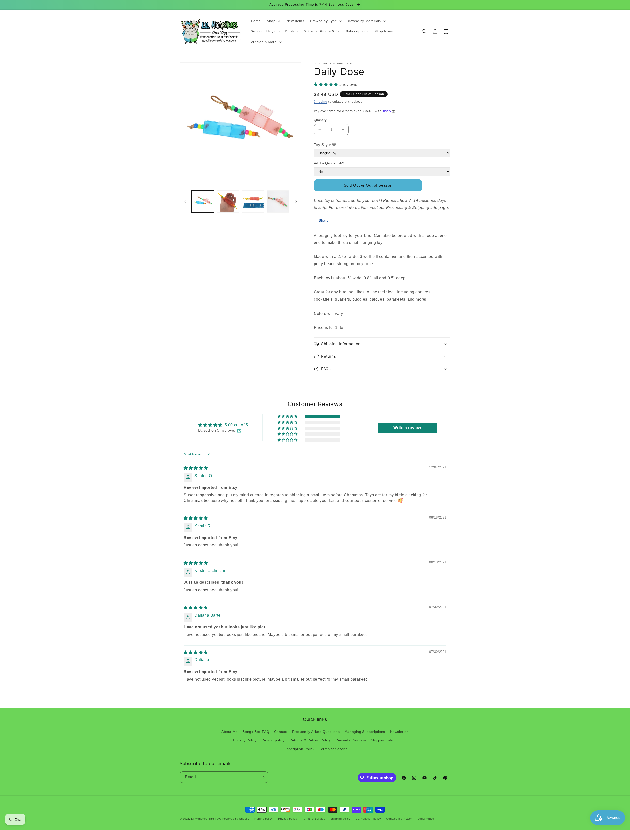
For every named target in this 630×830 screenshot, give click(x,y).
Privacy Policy (244, 740)
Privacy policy (287, 818)
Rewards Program (350, 740)
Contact (280, 732)
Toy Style (322, 145)
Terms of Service (333, 749)
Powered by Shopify (236, 818)
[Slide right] (296, 201)
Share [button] (324, 220)
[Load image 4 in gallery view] (278, 201)
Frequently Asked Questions (316, 732)
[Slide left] (185, 201)
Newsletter (399, 732)
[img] (196, 468)
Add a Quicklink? (329, 163)
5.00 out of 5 (236, 425)
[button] (325, 21)
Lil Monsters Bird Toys (206, 818)
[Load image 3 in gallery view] (253, 201)
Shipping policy (340, 818)
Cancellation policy (368, 818)
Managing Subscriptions (365, 732)
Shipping (320, 101)
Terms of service (313, 818)
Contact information (399, 818)
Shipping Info (382, 740)
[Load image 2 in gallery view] (228, 201)
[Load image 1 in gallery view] (203, 201)
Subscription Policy (298, 749)
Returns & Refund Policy (310, 740)
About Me (229, 732)
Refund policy (272, 740)
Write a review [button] (407, 428)
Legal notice (426, 818)
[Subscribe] (262, 777)
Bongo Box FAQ (255, 732)
